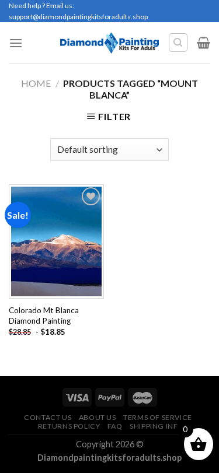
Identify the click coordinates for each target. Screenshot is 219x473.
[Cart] (203, 42)
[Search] (178, 42)
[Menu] (16, 43)
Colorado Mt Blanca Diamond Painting (44, 315)
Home (36, 83)
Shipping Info (157, 426)
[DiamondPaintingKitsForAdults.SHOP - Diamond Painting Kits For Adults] (109, 42)
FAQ (115, 426)
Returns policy (69, 426)
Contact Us (47, 417)
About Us (97, 417)
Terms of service (157, 417)
